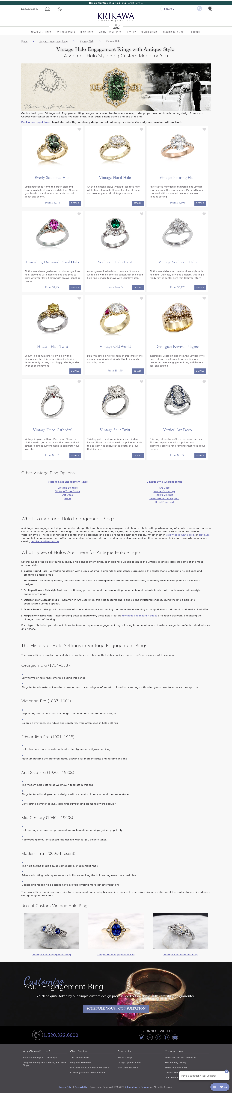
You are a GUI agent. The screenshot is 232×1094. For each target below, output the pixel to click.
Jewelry (131, 31)
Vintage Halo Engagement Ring (51, 954)
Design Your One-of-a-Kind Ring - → (116, 2)
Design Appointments (129, 1062)
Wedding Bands (66, 31)
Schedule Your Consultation (116, 1009)
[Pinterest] (158, 1037)
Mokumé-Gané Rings (109, 31)
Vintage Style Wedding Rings (164, 481)
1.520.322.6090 (29, 8)
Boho (67, 498)
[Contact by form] (47, 8)
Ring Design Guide (173, 31)
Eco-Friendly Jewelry (175, 1062)
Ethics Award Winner (176, 1067)
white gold (187, 534)
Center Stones (149, 31)
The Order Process (79, 1057)
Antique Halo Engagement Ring (116, 954)
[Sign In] (210, 8)
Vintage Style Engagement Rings (68, 481)
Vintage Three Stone (67, 491)
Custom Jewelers (116, 21)
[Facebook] (150, 1037)
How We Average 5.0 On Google (40, 1057)
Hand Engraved (164, 502)
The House (194, 31)
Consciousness (174, 1051)
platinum (204, 534)
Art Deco (67, 494)
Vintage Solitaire (68, 487)
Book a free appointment (36, 122)
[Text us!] (220, 1087)
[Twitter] (141, 1037)
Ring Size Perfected (80, 1062)
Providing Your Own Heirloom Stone (89, 1067)
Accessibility (81, 1086)
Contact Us (124, 1051)
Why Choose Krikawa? (37, 1051)
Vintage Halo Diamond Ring (180, 954)
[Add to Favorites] (79, 129)
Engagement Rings (40, 31)
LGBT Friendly (172, 1077)
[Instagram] (167, 1037)
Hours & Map (125, 1057)
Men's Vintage (164, 494)
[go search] (199, 8)
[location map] (59, 8)
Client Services (79, 1051)
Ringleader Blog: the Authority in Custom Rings (44, 1064)
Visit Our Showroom (128, 1067)
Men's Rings (86, 31)
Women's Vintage (164, 491)
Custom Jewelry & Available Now (87, 1072)
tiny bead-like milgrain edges (139, 615)
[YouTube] (175, 1037)
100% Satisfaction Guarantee (180, 1057)
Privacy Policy (65, 1086)
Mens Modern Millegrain (164, 498)
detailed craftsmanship (45, 541)
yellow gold (173, 534)
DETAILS (75, 203)
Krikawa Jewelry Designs (137, 1086)
